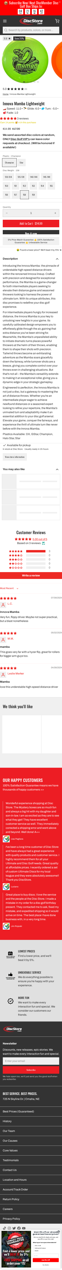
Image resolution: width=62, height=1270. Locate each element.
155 (51, 185)
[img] (8, 598)
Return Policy (11, 1199)
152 (24, 185)
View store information (15, 456)
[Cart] (55, 21)
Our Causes (10, 1140)
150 (6, 185)
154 (42, 185)
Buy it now (31, 232)
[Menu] (6, 21)
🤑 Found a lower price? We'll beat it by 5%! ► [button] (39, 250)
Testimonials (11, 1160)
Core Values (10, 1150)
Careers (8, 1209)
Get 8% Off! (46, 1260)
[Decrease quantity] (7, 213)
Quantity (7, 207)
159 (33, 194)
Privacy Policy (11, 1218)
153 (33, 185)
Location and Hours (15, 1179)
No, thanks (46, 1265)
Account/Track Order (15, 1189)
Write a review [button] (31, 575)
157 (15, 194)
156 (6, 194)
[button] (8, 118)
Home (5, 94)
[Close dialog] (58, 1231)
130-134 (8, 176)
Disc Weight (11, 170)
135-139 (21, 176)
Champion (9, 162)
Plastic (12, 156)
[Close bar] (60, 2)
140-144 (33, 176)
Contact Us (10, 1170)
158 (24, 194)
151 (15, 185)
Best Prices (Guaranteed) (18, 1111)
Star (21, 162)
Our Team (9, 1130)
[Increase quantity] (55, 213)
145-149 (46, 176)
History (7, 1121)
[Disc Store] (31, 21)
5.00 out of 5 (40, 539)
